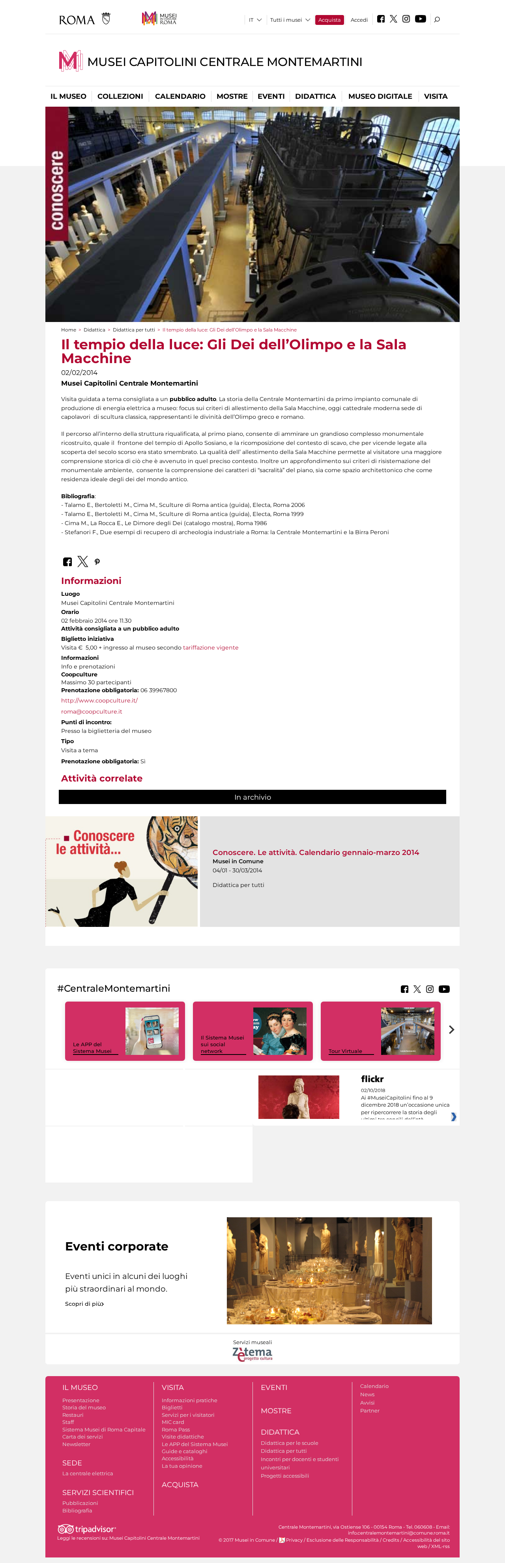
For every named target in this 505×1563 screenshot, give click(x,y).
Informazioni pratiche (189, 1400)
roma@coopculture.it (91, 711)
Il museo (68, 96)
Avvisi (367, 1402)
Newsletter (76, 1444)
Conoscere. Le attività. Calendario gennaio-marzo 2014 (316, 852)
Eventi (271, 96)
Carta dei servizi (82, 1436)
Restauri (73, 1415)
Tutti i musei (286, 20)
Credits (391, 1540)
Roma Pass (176, 1429)
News (367, 1394)
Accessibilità (178, 1458)
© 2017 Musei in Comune (247, 1540)
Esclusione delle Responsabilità (343, 1540)
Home (68, 330)
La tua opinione (182, 1466)
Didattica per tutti (134, 330)
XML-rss (440, 1546)
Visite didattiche (183, 1436)
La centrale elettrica (87, 1473)
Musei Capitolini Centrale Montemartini (225, 62)
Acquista (329, 20)
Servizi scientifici (98, 1492)
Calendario (180, 96)
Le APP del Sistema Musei (92, 1047)
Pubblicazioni (80, 1503)
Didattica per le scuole (289, 1443)
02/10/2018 (405, 1105)
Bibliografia (77, 1510)
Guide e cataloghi (185, 1451)
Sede (72, 1463)
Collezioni (120, 96)
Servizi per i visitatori (188, 1415)
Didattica (315, 96)
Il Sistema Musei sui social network (222, 1044)
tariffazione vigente (211, 647)
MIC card (173, 1422)
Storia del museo (84, 1407)
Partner (370, 1410)
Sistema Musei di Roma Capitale (104, 1429)
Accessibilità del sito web (426, 1543)
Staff (68, 1422)
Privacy (294, 1540)
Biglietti (172, 1407)
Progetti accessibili (285, 1476)
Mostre (232, 96)
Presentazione (80, 1400)
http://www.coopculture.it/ (99, 700)
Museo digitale (380, 96)
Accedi (359, 20)
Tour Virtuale (345, 1051)
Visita (436, 96)
